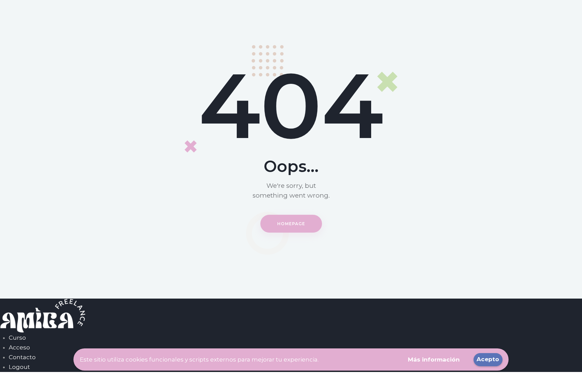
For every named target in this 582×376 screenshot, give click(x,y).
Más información (434, 359)
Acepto (488, 359)
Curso (17, 337)
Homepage (291, 223)
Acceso (19, 347)
